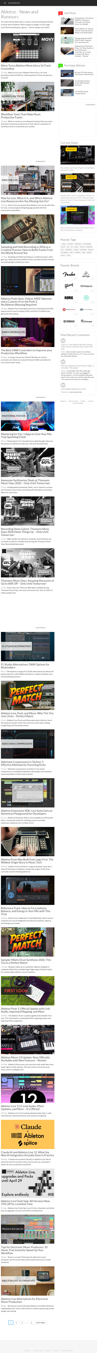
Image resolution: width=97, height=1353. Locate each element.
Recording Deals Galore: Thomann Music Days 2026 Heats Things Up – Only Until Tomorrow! (25, 531)
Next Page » (41, 1322)
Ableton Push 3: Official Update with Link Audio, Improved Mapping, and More (25, 1010)
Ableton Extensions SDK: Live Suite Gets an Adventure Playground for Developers (26, 812)
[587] (69, 286)
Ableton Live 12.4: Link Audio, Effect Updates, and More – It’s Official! (22, 1107)
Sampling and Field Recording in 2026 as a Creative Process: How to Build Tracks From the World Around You (27, 249)
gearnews (14, 3)
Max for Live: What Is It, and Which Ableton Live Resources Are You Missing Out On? (27, 199)
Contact (90, 401)
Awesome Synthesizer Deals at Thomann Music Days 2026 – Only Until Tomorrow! (25, 482)
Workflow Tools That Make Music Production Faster (21, 116)
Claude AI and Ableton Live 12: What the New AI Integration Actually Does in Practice (27, 1154)
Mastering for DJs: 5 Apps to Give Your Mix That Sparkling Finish (26, 435)
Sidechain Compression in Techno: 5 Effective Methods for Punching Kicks (23, 763)
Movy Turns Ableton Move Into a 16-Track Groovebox (26, 67)
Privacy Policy (73, 401)
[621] (86, 274)
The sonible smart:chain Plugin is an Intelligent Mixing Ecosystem (77, 159)
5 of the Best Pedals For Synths (73, 389)
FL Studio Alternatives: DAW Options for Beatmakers (25, 666)
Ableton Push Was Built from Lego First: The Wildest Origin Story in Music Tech (27, 861)
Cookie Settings (78, 403)
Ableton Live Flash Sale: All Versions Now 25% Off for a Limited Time (25, 1202)
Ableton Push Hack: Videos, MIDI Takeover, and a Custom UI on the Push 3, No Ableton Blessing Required (26, 301)
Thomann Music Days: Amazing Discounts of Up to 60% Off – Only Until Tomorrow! (27, 582)
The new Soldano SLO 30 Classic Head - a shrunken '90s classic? (77, 367)
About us (64, 401)
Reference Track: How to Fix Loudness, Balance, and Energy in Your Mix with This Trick (25, 911)
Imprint (83, 401)
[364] (86, 298)
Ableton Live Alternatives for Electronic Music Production (24, 1300)
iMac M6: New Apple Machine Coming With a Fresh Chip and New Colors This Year (77, 346)
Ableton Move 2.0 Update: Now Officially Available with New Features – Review (25, 1059)
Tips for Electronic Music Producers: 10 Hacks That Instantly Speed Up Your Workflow (24, 1250)
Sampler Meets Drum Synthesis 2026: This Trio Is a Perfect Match (26, 961)
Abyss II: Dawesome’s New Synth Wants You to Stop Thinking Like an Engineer (77, 219)
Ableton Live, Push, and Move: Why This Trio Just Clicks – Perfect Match (27, 715)
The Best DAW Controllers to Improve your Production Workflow (26, 352)
